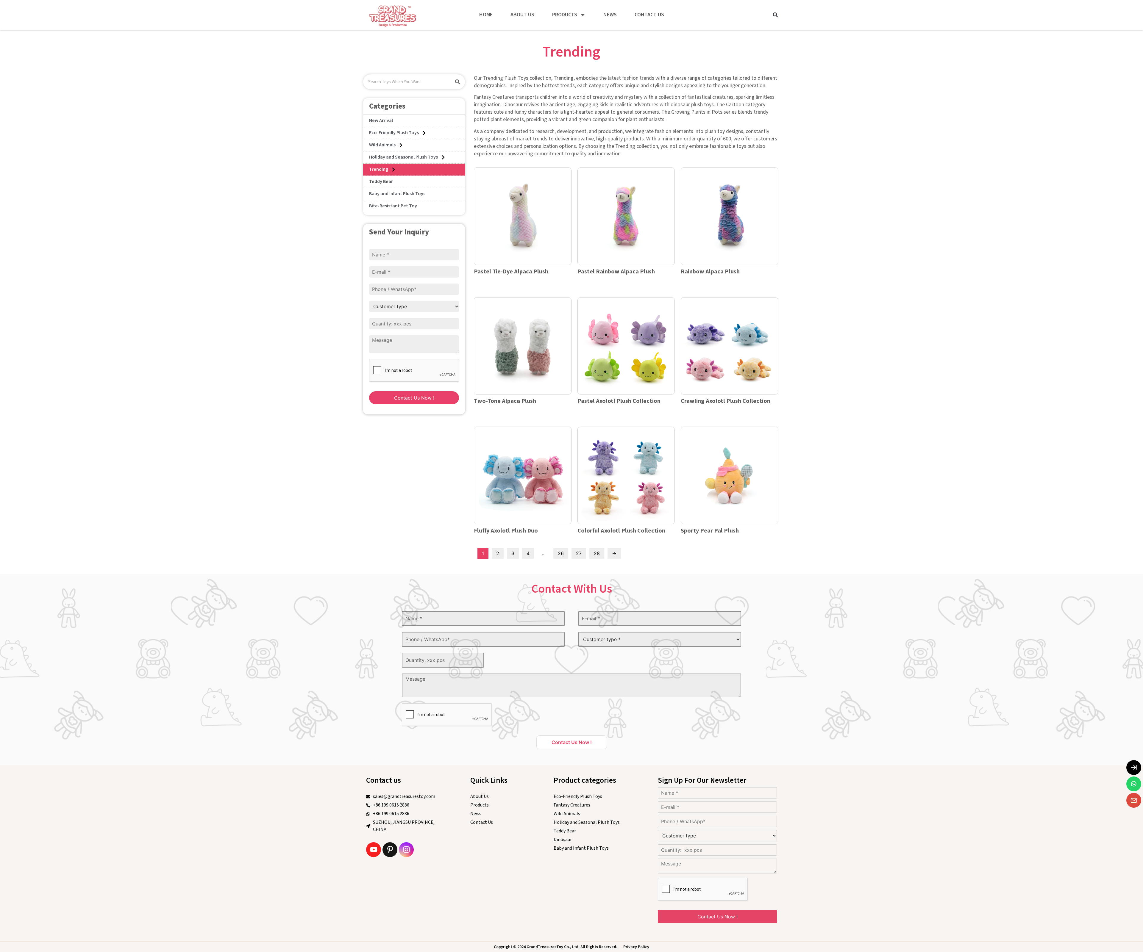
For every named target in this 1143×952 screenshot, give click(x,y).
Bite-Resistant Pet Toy (393, 206)
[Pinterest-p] (389, 849)
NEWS (610, 14)
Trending (378, 169)
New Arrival (381, 121)
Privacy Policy (636, 947)
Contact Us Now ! (414, 398)
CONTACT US (649, 14)
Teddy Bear (381, 181)
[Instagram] (406, 849)
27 (579, 553)
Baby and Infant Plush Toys (397, 194)
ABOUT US (522, 14)
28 (597, 553)
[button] (775, 14)
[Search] (457, 81)
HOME (486, 14)
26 (561, 553)
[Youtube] (373, 849)
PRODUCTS (564, 14)
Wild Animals (382, 145)
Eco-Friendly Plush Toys (394, 133)
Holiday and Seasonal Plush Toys (403, 157)
